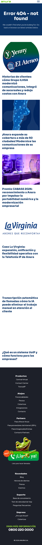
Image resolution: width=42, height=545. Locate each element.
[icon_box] (21, 379)
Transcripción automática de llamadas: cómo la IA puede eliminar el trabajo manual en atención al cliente (20, 304)
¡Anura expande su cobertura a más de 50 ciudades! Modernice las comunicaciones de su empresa (19, 141)
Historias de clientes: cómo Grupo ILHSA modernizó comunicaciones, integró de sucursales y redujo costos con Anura (19, 85)
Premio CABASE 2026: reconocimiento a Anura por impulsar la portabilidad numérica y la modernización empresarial (20, 197)
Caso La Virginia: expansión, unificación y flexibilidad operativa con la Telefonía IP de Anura (20, 252)
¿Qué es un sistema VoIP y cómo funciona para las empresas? (19, 356)
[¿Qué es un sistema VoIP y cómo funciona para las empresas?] (21, 333)
